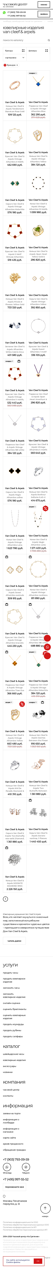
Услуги (10, 964)
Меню (44, 4)
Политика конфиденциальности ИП (20, 1227)
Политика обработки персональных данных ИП (25, 1230)
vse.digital (45, 1258)
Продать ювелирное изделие (14, 980)
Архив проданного (13, 1143)
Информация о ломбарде (11, 1121)
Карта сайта (9, 1137)
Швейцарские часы (13, 1054)
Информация (14, 1105)
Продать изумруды (13, 1024)
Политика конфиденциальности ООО (20, 1222)
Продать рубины (12, 1030)
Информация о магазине (11, 1130)
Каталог (11, 1046)
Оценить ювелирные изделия (14, 1017)
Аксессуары (9, 1066)
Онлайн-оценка (11, 1003)
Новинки (8, 1072)
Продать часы (10, 972)
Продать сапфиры (13, 1036)
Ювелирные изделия (14, 1060)
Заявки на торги (11, 1113)
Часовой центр (11, 1089)
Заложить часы (11, 987)
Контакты (8, 1095)
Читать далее (14, 941)
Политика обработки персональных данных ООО (26, 1225)
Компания (14, 1082)
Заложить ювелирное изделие (14, 995)
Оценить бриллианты (14, 1009)
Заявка (44, 14)
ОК (38, 1261)
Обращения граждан (14, 1149)
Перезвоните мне (14, 1187)
